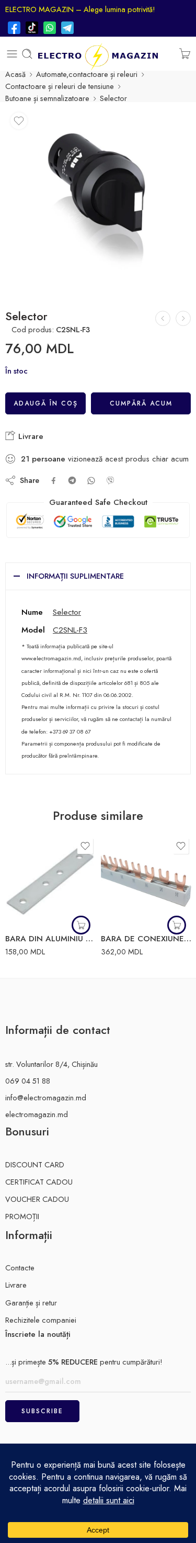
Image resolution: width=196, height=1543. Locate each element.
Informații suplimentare (75, 575)
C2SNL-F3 (70, 630)
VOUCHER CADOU (37, 1198)
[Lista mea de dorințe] (18, 120)
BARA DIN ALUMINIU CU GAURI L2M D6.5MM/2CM (50, 938)
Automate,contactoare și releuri (86, 74)
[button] (81, 925)
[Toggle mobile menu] (12, 54)
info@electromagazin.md (45, 1097)
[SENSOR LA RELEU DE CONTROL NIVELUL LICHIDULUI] (183, 318)
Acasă (15, 74)
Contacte (19, 1267)
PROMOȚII (22, 1216)
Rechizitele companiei (40, 1319)
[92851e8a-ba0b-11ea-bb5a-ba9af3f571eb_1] (98, 200)
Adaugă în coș (46, 403)
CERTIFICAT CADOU (39, 1181)
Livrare (29, 436)
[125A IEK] (162, 318)
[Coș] (185, 54)
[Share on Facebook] (53, 481)
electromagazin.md (36, 1114)
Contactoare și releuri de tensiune (59, 86)
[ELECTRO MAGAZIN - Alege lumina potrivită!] (97, 54)
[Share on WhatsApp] (91, 480)
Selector (67, 612)
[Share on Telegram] (72, 480)
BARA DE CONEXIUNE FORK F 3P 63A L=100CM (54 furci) (146, 938)
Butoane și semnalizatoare (47, 98)
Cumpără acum (141, 403)
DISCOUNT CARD (34, 1164)
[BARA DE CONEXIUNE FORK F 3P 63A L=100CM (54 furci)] (146, 881)
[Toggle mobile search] (27, 54)
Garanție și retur (31, 1302)
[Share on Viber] (110, 480)
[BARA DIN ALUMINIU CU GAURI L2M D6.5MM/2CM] (50, 881)
